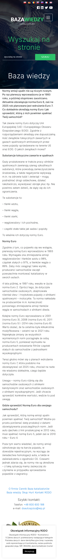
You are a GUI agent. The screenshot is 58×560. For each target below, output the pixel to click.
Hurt (31, 492)
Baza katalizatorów (38, 488)
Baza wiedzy (14, 492)
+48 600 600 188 (33, 504)
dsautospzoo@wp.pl (33, 508)
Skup (25, 492)
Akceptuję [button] (29, 551)
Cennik (23, 488)
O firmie (13, 488)
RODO (48, 492)
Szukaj (45, 57)
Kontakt (39, 492)
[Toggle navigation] (48, 17)
